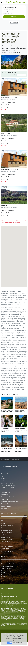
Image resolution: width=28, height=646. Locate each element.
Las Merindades (5, 535)
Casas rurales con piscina (16, 617)
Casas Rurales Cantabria (7, 564)
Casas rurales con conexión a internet (9, 621)
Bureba (3, 478)
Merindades (4, 494)
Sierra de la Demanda (7, 546)
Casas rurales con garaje (6, 607)
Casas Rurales (15, 459)
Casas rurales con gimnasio (18, 607)
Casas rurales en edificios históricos (8, 608)
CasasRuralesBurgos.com (15, 2)
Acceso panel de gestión (9, 596)
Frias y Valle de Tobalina (7, 487)
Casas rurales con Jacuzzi (21, 606)
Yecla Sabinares (5, 508)
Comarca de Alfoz (6, 528)
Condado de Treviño (6, 530)
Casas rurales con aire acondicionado (17, 610)
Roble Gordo (5, 134)
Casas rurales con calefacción (12, 624)
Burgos (3, 481)
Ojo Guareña (4, 499)
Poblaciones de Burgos (7, 551)
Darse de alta (5, 594)
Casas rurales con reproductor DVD (8, 602)
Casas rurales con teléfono (10, 622)
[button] (9, 243)
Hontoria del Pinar (6, 100)
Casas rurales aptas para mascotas (16, 604)
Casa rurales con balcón (12, 614)
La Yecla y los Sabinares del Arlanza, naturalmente (5, 431)
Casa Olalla (5, 206)
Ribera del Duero (5, 542)
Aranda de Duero (5, 474)
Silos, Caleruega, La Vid (7, 506)
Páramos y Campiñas (6, 539)
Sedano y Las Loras (6, 544)
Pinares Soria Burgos (6, 504)
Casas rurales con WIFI (20, 601)
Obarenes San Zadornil (7, 497)
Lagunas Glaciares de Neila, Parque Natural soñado (6, 450)
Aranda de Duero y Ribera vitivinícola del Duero (20, 411)
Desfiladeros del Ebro (7, 532)
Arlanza (3, 476)
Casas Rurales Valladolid (7, 579)
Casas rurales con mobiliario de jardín (12, 623)
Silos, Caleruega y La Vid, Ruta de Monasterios (21, 450)
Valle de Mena (5, 548)
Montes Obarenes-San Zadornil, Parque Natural (21, 430)
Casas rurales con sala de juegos (8, 601)
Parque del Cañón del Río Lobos (9, 501)
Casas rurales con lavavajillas (13, 609)
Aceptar (10, 642)
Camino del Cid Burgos (7, 483)
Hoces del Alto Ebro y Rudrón (9, 490)
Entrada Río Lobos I (8, 98)
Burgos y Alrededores (7, 525)
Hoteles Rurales (5, 459)
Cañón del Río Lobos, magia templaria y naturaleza (7, 411)
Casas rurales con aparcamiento (8, 606)
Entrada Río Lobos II (8, 170)
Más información (17, 642)
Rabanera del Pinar (6, 135)
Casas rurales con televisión (17, 616)
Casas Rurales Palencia (7, 568)
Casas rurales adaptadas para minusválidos (10, 611)
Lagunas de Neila (5, 492)
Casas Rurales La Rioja (7, 566)
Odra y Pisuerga (5, 537)
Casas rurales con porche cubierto (11, 603)
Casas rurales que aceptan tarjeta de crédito (15, 619)
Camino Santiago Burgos (8, 485)
